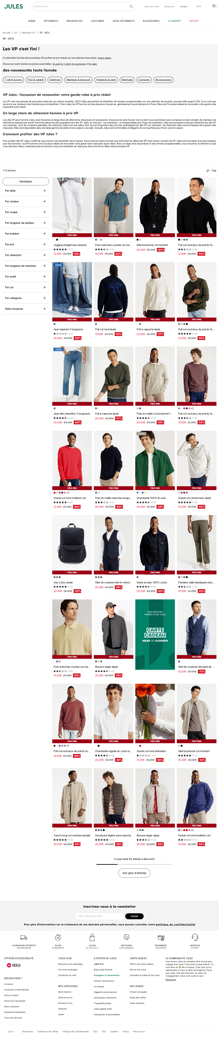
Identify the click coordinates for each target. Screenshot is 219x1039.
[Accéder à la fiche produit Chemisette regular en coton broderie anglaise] (113, 713)
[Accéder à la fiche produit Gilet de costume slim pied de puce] (196, 629)
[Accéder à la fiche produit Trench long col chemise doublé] (72, 798)
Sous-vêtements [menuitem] (124, 21)
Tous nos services (13, 1018)
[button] (88, 181)
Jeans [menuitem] (32, 21)
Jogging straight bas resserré (70, 245)
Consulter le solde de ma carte (145, 975)
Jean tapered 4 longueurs (68, 329)
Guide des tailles (138, 998)
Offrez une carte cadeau (142, 964)
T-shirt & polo (13, 79)
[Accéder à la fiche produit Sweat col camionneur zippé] (196, 460)
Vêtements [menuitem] (51, 21)
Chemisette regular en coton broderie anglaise (121, 751)
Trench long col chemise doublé (72, 835)
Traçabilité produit (102, 1003)
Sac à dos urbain (63, 582)
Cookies (114, 1032)
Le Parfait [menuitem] (174, 21)
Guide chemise (137, 1003)
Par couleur (12, 201)
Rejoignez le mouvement (106, 975)
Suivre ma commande (14, 1001)
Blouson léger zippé (106, 666)
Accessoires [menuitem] (151, 21)
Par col (9, 287)
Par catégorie (13, 298)
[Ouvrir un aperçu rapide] (88, 181)
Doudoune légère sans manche (113, 835)
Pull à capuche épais (148, 329)
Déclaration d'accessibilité (107, 1015)
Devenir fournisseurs (104, 981)
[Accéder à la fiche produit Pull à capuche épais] (155, 292)
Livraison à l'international (16, 990)
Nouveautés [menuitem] (75, 21)
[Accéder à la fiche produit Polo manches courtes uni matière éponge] (113, 207)
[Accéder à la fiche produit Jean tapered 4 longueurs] (72, 292)
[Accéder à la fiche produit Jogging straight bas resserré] (72, 207)
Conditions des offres (47, 1032)
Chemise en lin (65, 998)
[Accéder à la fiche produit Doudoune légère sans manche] (113, 798)
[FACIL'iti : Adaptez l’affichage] (13, 965)
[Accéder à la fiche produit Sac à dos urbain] (72, 545)
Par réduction (13, 255)
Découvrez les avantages (70, 964)
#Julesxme (27, 1032)
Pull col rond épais (105, 329)
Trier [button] (213, 170)
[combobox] (83, 6)
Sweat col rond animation (151, 751)
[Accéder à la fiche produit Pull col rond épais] (113, 292)
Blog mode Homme (103, 970)
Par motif (10, 276)
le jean (93, 64)
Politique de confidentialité (76, 1032)
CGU (104, 1032)
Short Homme (64, 992)
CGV (95, 1032)
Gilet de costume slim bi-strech (112, 582)
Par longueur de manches (20, 265)
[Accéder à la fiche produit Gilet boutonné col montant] (155, 207)
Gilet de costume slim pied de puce (198, 666)
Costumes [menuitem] (97, 21)
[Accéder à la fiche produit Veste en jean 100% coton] (155, 545)
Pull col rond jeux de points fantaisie (74, 751)
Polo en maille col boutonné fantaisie (158, 413)
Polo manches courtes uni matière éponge (119, 245)
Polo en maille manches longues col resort (119, 498)
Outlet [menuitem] (194, 21)
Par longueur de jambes (19, 222)
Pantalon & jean (106, 79)
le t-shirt (66, 64)
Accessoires (164, 79)
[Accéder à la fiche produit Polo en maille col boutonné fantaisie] (155, 376)
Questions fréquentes (14, 1012)
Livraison (8, 984)
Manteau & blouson (78, 79)
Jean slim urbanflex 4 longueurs (72, 413)
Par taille (10, 190)
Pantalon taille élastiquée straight (197, 582)
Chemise (55, 79)
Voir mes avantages (68, 970)
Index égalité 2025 (103, 1009)
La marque (99, 986)
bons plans (104, 57)
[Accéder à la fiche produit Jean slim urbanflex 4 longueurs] (72, 376)
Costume (144, 79)
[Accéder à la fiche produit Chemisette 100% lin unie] (155, 460)
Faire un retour (11, 995)
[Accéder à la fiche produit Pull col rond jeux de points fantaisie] (196, 207)
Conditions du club (67, 975)
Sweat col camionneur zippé (194, 498)
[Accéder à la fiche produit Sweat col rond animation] (155, 713)
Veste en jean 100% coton (152, 582)
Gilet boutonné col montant (152, 245)
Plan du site (139, 1032)
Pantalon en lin (65, 1003)
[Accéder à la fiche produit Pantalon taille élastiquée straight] (196, 545)
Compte (184, 7)
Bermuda (127, 79)
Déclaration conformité (105, 998)
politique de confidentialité (175, 925)
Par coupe (11, 212)
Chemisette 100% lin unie (151, 498)
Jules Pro (99, 964)
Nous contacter (11, 1006)
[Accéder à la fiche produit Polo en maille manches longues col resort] (113, 460)
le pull (56, 64)
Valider (134, 916)
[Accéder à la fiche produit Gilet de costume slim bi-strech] (113, 545)
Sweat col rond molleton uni (70, 498)
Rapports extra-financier (105, 992)
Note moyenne (14, 308)
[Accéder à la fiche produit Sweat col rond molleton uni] (72, 460)
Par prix (9, 244)
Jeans (61, 1014)
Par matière (12, 233)
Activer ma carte (138, 970)
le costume (79, 64)
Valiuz (126, 1032)
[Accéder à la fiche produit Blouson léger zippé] (113, 629)
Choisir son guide (138, 992)
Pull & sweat (36, 79)
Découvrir (171, 979)
